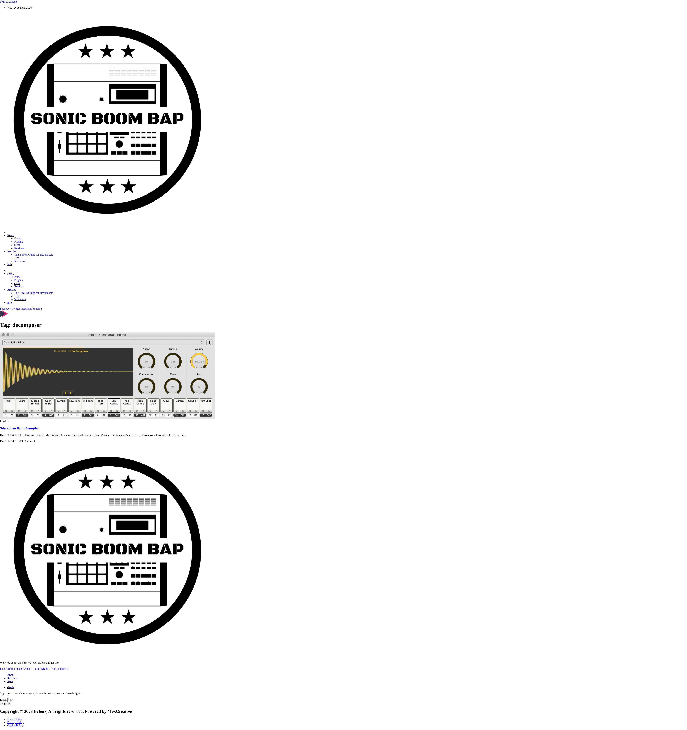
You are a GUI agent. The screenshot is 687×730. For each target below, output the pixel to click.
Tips (16, 257)
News (10, 235)
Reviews (19, 248)
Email (3, 699)
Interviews (20, 261)
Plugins (18, 241)
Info (9, 264)
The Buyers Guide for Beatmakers (33, 254)
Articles (11, 251)
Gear (17, 244)
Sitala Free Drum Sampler (19, 428)
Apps (17, 238)
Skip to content (8, 1)
